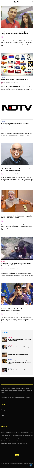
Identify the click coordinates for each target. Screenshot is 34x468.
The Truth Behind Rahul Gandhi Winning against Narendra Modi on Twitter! (19, 347)
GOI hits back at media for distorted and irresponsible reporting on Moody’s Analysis (16, 217)
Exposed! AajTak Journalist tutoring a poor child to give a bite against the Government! (16, 264)
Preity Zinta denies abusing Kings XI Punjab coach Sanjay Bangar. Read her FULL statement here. (15, 33)
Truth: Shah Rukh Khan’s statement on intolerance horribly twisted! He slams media (16, 309)
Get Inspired (4, 410)
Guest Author (6, 82)
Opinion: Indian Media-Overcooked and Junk (14, 79)
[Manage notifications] (30, 465)
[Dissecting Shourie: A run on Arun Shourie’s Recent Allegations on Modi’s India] (4, 370)
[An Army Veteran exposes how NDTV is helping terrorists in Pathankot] (17, 108)
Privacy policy (28, 460)
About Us (4, 460)
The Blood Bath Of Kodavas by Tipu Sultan (18, 354)
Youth (2, 421)
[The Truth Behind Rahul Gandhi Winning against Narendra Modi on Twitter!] (4, 347)
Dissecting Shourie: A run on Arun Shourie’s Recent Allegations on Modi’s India (18, 370)
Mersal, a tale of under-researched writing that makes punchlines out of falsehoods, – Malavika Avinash (19, 362)
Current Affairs (5, 214)
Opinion (3, 77)
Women (3, 419)
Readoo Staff (6, 37)
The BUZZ (3, 261)
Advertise (11, 460)
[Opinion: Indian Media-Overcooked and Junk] (17, 64)
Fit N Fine (3, 416)
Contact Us (19, 460)
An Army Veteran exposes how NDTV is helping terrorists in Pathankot (15, 124)
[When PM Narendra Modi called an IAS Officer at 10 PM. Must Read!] (4, 339)
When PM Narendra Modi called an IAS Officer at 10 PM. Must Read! (19, 339)
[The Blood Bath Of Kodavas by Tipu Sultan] (4, 355)
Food (2, 413)
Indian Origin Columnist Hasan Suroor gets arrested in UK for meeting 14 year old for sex (17, 169)
